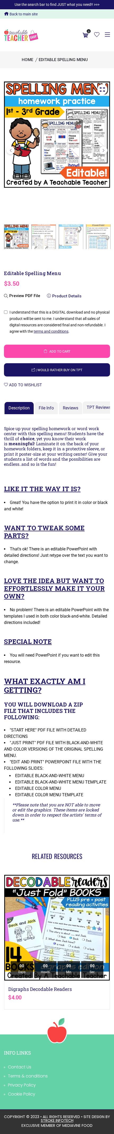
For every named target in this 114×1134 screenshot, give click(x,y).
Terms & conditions (28, 1076)
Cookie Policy (21, 1094)
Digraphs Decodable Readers (40, 989)
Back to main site (23, 14)
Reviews (70, 407)
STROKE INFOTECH (57, 1120)
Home (27, 59)
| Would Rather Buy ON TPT (58, 370)
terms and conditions (51, 331)
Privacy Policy (22, 1085)
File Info (46, 407)
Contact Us (19, 1067)
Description (19, 407)
